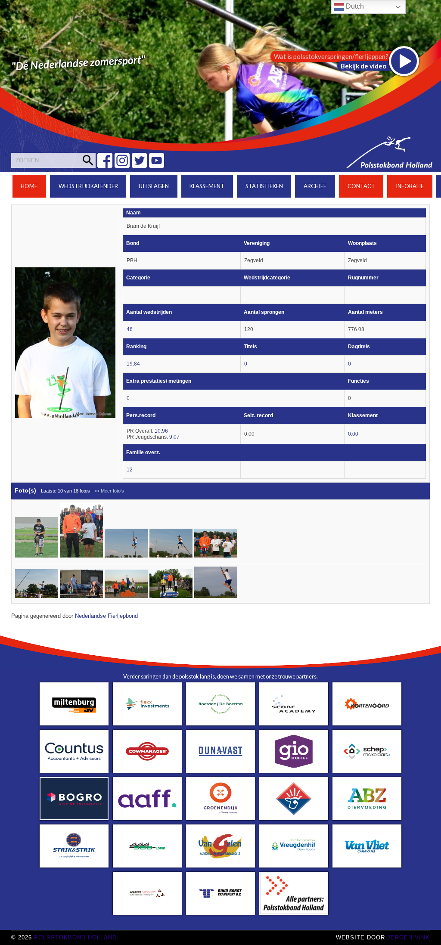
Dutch (354, 6)
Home (29, 186)
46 (130, 329)
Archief (315, 186)
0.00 (353, 434)
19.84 (133, 364)
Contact (361, 186)
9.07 (174, 437)
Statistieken (264, 186)
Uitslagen (154, 186)
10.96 (161, 431)
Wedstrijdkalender (88, 186)
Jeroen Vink (408, 937)
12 (130, 470)
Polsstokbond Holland (75, 937)
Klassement (206, 186)
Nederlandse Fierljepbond (106, 616)
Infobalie (410, 186)
